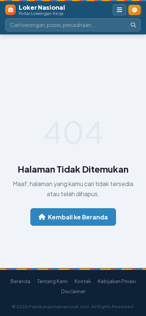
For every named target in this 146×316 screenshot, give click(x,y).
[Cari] (133, 25)
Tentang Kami (52, 281)
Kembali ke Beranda (78, 217)
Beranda (20, 281)
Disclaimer (73, 291)
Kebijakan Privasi (117, 281)
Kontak (82, 281)
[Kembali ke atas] (134, 279)
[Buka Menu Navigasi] (119, 9)
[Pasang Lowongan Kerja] (134, 10)
